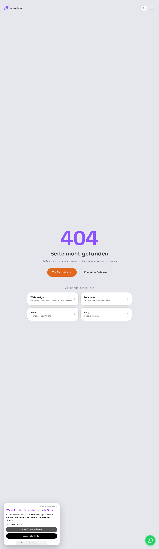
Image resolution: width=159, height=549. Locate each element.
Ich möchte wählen (32, 529)
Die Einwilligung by (31, 543)
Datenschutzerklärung (14, 524)
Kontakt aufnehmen (95, 272)
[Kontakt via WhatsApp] (150, 540)
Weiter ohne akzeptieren (48, 506)
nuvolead (16, 8)
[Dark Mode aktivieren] (144, 8)
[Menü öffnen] (152, 8)
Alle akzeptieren (31, 536)
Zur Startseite (60, 272)
